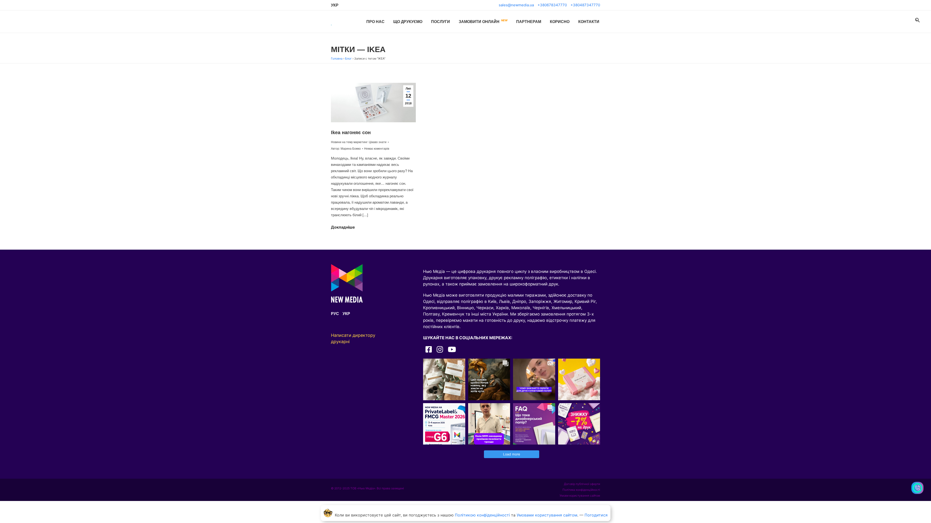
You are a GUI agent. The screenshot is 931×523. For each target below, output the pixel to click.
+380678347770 (552, 5)
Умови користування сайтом (580, 495)
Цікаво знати (377, 142)
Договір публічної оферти (582, 484)
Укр (334, 5)
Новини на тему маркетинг (349, 142)
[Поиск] (917, 20)
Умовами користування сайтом (547, 515)
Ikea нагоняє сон (351, 132)
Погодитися (596, 515)
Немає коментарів (376, 148)
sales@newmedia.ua (516, 5)
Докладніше (343, 227)
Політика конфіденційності (581, 490)
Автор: (346, 148)
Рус (335, 314)
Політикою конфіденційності (482, 515)
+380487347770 (585, 5)
